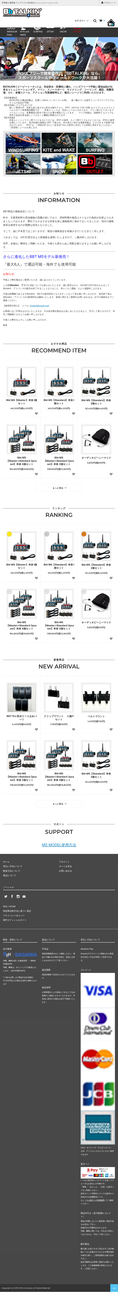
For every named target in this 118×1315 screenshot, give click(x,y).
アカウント (109, 3)
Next (114, 58)
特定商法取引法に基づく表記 (17, 911)
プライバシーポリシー (14, 915)
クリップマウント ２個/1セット (59, 718)
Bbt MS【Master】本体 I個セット (21, 402)
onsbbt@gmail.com (39, 305)
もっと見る (58, 488)
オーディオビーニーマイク (96, 457)
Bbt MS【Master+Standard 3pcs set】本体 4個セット (21, 461)
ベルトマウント (96, 716)
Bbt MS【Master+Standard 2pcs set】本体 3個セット (59, 461)
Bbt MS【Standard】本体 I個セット (59, 402)
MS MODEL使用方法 (59, 845)
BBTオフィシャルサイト (15, 920)
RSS (5, 906)
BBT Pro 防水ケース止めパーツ (22, 718)
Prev (4, 58)
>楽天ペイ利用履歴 (96, 1200)
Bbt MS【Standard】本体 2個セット (96, 402)
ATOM (12, 906)
